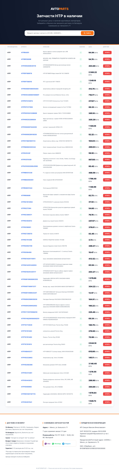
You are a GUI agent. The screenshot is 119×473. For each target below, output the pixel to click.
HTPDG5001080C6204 (29, 89)
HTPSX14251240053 (29, 265)
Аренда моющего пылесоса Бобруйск (18, 456)
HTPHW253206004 (28, 119)
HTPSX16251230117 (28, 272)
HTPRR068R (25, 195)
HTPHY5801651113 (28, 141)
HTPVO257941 (26, 402)
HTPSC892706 (26, 246)
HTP (9, 52)
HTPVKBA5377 (26, 351)
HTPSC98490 (26, 252)
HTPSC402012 (26, 221)
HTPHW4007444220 (29, 127)
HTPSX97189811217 (28, 286)
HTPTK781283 (26, 331)
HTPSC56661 (26, 227)
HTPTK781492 (26, 337)
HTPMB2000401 (27, 180)
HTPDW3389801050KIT (30, 95)
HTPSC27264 (26, 208)
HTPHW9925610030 (29, 134)
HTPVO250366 (26, 365)
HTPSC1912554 (27, 202)
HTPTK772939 (26, 325)
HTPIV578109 (26, 159)
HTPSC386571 (26, 215)
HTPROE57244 (26, 188)
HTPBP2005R (26, 59)
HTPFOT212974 (27, 101)
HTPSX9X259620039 (29, 299)
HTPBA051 (25, 52)
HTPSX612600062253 (29, 279)
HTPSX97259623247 (29, 293)
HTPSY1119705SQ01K (29, 312)
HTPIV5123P (25, 153)
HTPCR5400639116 (28, 66)
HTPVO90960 (26, 387)
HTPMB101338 (26, 173)
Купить (107, 52)
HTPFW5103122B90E (29, 113)
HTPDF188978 (26, 73)
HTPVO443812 (26, 380)
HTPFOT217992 (27, 107)
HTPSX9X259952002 (29, 306)
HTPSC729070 (26, 234)
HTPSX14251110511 (28, 259)
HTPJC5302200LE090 (29, 166)
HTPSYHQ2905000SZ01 (30, 318)
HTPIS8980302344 (28, 147)
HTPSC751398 (26, 240)
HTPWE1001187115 (28, 394)
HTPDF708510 (26, 82)
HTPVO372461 (26, 373)
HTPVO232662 (26, 358)
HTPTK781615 (26, 344)
